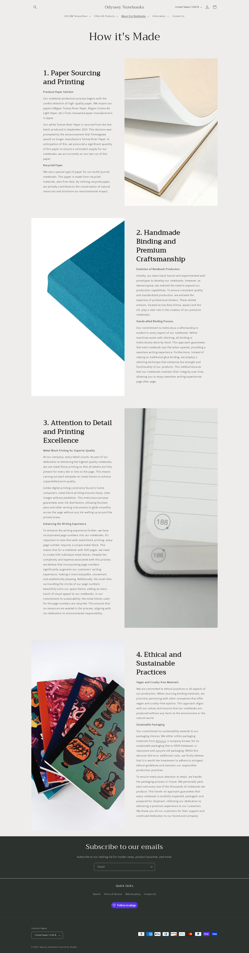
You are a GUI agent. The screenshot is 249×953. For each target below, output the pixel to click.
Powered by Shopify (67, 947)
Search (97, 894)
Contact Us (150, 894)
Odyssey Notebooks (48, 947)
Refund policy (133, 894)
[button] (35, 7)
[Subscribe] (151, 867)
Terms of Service (113, 894)
